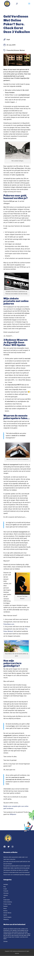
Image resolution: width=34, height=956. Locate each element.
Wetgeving (6, 919)
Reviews (5, 911)
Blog (4, 886)
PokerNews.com (8, 624)
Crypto (5, 889)
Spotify (5, 915)
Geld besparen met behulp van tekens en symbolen (15, 870)
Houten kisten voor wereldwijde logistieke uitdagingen (16, 874)
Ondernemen (6, 900)
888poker (13, 814)
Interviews (6, 893)
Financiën (10, 50)
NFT (4, 897)
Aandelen (5, 884)
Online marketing (7, 902)
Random (5, 906)
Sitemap (5, 941)
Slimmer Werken (19, 50)
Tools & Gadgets (7, 917)
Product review (7, 904)
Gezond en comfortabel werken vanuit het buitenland (16, 872)
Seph (8, 40)
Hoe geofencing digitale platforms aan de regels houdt (16, 866)
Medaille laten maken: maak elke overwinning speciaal (16, 868)
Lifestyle (5, 895)
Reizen (5, 908)
